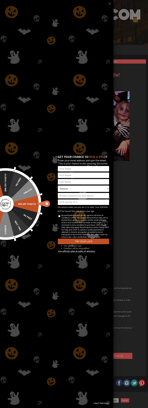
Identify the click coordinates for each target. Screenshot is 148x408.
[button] (110, 4)
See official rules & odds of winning (76, 251)
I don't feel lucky (101, 403)
